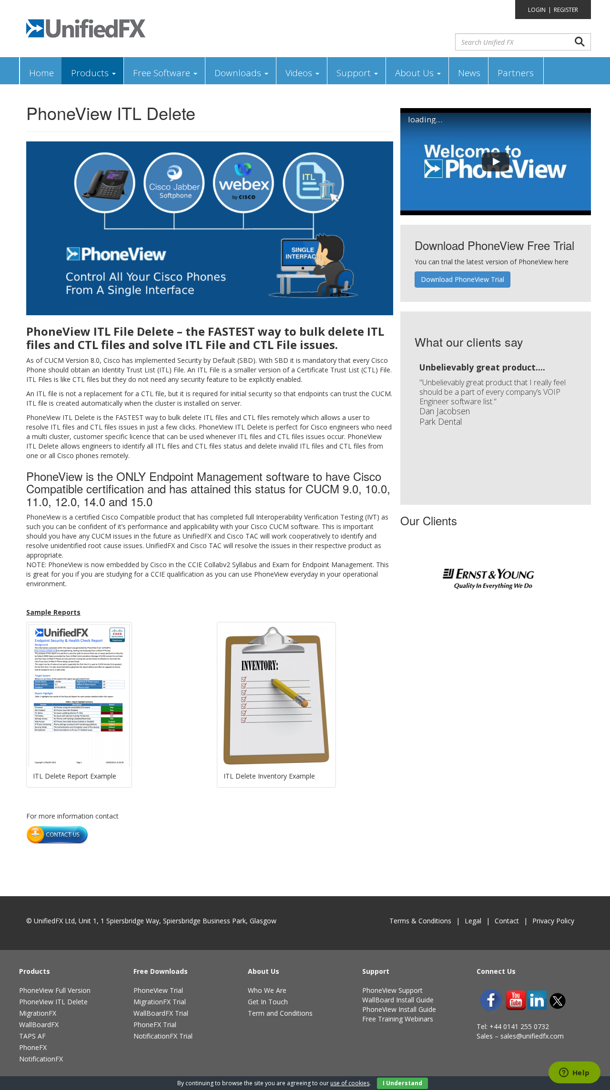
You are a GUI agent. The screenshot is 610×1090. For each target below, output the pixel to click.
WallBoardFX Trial (160, 1013)
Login (537, 10)
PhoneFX (33, 1047)
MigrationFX (37, 1013)
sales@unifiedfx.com (532, 1035)
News (469, 73)
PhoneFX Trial (154, 1024)
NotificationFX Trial (163, 1035)
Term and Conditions (280, 1013)
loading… (425, 119)
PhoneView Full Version (55, 990)
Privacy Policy (553, 920)
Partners (516, 73)
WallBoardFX (39, 1024)
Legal (473, 920)
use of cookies (349, 1083)
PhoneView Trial (158, 990)
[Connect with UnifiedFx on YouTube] (516, 1000)
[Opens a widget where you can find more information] (574, 1073)
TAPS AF (32, 1035)
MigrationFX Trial (159, 1001)
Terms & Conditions (420, 920)
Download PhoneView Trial (462, 279)
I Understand (402, 1083)
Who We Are (267, 990)
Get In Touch (268, 1001)
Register (566, 10)
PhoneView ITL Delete (53, 1001)
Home (41, 73)
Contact (507, 920)
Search (580, 42)
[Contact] (57, 834)
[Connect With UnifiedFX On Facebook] (491, 1000)
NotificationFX (41, 1058)
